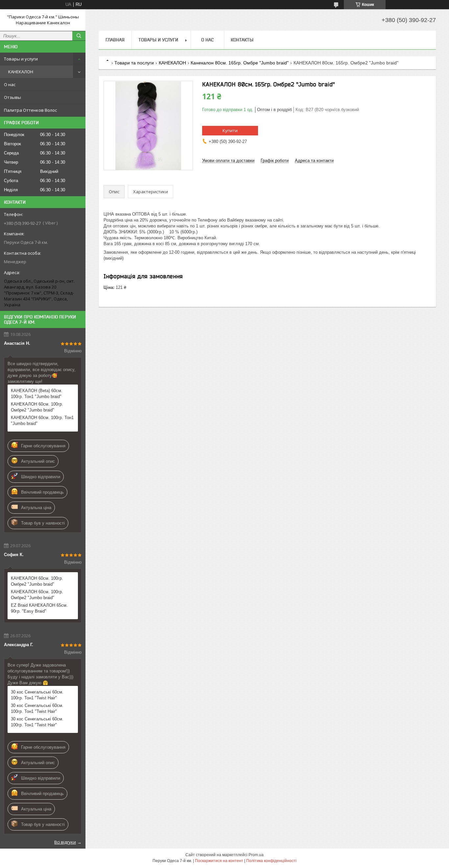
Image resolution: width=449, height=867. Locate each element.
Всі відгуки (65, 842)
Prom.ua (256, 855)
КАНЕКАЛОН (20, 72)
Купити (230, 130)
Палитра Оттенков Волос (30, 110)
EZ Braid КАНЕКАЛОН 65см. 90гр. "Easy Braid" (39, 608)
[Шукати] (78, 36)
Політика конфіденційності (271, 860)
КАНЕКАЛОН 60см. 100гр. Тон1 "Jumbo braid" (42, 420)
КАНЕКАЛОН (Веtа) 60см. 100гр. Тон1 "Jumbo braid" (36, 393)
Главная (115, 39)
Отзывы (12, 97)
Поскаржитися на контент (219, 860)
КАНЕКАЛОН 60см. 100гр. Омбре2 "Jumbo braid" (37, 407)
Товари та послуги (134, 62)
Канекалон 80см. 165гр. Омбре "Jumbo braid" (240, 62)
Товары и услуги (21, 59)
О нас (9, 84)
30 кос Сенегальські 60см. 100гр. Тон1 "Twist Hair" (37, 695)
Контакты (242, 39)
